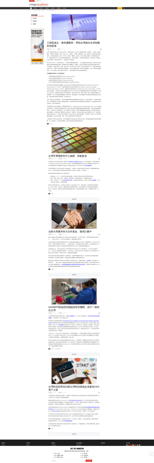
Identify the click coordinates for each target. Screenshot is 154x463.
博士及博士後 (53, 445)
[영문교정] (140, 445)
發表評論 (74, 199)
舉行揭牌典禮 (88, 165)
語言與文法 (3, 445)
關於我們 (103, 442)
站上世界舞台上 (71, 316)
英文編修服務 (79, 442)
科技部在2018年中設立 (76, 400)
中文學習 (88, 260)
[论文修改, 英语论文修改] (131, 445)
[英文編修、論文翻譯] (133, 445)
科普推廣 (94, 180)
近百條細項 (61, 324)
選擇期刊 (27, 445)
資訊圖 (34, 23)
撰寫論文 (35, 8)
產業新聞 (58, 8)
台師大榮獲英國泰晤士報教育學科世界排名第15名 (73, 264)
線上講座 (64, 8)
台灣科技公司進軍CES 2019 (75, 161)
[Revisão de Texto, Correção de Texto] (137, 445)
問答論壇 (35, 21)
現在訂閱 (119, 8)
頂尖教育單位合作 (68, 180)
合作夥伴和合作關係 (57, 348)
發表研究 (41, 8)
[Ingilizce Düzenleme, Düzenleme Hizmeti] (135, 445)
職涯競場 (52, 8)
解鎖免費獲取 (88, 460)
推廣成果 (47, 8)
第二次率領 (56, 411)
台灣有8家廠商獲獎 (67, 420)
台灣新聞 (51, 123)
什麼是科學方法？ (39, 0)
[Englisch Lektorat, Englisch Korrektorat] (129, 445)
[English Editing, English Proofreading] (127, 445)
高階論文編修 (78, 445)
